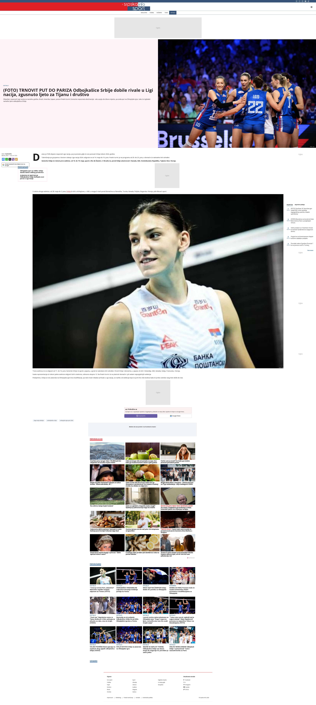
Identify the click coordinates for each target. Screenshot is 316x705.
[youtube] (305, 1)
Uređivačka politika (148, 697)
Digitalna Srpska (162, 680)
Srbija (68, 191)
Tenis (166, 12)
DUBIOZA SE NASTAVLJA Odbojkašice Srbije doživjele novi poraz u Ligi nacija (32, 177)
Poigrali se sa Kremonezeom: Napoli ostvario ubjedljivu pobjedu (302, 237)
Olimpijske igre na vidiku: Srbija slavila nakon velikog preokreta (32, 171)
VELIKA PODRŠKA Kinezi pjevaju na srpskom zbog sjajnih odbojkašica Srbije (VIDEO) (102, 648)
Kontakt (138, 697)
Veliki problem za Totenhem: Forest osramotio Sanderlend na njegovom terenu (302, 229)
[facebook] (297, 1)
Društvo (109, 687)
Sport (133, 680)
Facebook (187, 680)
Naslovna (144, 12)
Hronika (109, 692)
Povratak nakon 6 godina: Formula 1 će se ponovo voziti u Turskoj (302, 244)
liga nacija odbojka (39, 420)
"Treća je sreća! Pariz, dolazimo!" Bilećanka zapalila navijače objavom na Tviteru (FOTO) (102, 589)
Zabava (134, 684)
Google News (176, 416)
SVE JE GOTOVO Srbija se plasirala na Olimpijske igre (128, 648)
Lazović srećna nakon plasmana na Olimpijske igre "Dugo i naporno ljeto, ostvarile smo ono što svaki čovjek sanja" (155, 620)
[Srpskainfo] (128, 6)
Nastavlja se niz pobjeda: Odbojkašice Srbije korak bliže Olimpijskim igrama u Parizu (127, 619)
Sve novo (310, 250)
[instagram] (302, 1)
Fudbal (152, 12)
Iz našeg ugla (161, 682)
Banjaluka (160, 684)
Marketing (118, 697)
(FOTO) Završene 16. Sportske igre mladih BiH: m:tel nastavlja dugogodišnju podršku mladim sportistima (301, 211)
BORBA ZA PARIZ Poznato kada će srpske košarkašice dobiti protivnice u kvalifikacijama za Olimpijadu (182, 590)
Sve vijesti (109, 680)
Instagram (187, 684)
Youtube (187, 687)
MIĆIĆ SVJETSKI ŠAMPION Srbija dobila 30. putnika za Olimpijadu (154, 589)
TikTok (187, 689)
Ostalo (173, 12)
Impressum (110, 697)
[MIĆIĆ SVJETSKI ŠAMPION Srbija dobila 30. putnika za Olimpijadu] (156, 575)
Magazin (134, 689)
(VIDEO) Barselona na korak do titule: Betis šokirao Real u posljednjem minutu (302, 221)
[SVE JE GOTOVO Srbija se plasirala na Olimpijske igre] (129, 634)
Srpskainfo (8, 154)
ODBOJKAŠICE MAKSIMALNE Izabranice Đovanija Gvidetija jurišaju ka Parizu (127, 589)
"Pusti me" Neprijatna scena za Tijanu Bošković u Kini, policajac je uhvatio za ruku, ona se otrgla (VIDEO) (102, 620)
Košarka (159, 12)
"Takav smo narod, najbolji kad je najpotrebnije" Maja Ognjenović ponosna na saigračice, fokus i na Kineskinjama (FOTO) (181, 620)
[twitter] (300, 1)
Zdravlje (134, 682)
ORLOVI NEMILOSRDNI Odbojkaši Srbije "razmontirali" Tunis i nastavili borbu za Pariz (181, 648)
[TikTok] (308, 1)
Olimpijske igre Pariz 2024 (67, 420)
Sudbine (134, 687)
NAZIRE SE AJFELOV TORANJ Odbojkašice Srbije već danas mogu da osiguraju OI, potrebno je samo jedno (155, 649)
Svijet (108, 684)
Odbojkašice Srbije (52, 420)
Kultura (134, 692)
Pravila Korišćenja (128, 697)
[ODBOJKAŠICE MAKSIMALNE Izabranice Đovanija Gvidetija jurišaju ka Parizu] (129, 575)
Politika (109, 682)
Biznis (108, 689)
